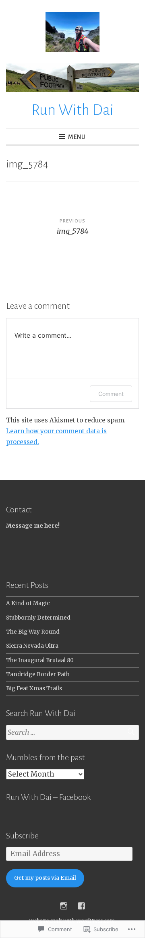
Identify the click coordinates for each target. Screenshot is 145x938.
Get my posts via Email (45, 878)
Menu (77, 137)
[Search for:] (72, 732)
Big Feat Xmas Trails (34, 688)
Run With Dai (72, 110)
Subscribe (22, 835)
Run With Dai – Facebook (48, 797)
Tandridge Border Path (38, 674)
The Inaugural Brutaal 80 (40, 660)
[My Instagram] (64, 906)
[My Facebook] (81, 906)
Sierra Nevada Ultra (32, 645)
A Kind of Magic (28, 603)
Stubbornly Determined (38, 617)
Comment (111, 393)
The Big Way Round (33, 631)
